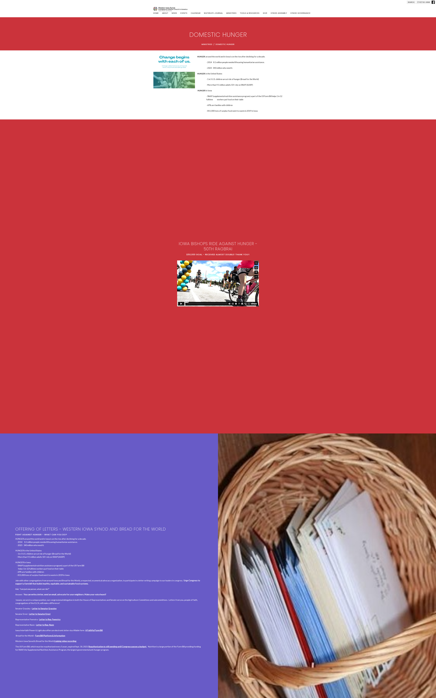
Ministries (231, 13)
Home (156, 13)
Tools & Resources (249, 13)
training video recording (65, 641)
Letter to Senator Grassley (44, 608)
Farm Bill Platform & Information (50, 635)
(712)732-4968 (423, 2)
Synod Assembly (279, 13)
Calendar (196, 13)
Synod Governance (300, 13)
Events (183, 13)
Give (265, 13)
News (174, 13)
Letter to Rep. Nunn (45, 625)
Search (411, 2)
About (165, 13)
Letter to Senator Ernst (40, 614)
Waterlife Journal (213, 13)
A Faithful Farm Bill (94, 630)
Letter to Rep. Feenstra (49, 619)
